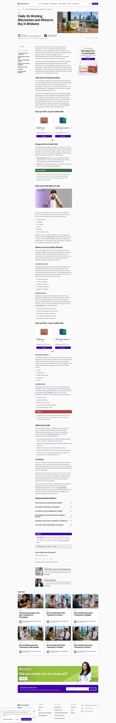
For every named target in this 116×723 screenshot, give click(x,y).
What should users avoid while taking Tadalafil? (48, 503)
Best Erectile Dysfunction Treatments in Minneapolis (29, 646)
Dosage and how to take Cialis (23, 57)
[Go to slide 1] (52, 351)
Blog (40, 710)
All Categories (76, 3)
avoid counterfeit (52, 434)
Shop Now (95, 3)
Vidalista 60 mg (40, 128)
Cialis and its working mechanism (23, 54)
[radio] (36, 558)
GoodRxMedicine (40, 305)
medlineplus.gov (41, 546)
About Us (41, 707)
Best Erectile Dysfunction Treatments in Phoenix (56, 646)
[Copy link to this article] (97, 38)
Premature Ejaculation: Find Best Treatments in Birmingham (29, 615)
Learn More (47, 574)
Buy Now (44, 136)
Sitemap (73, 712)
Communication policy (59, 718)
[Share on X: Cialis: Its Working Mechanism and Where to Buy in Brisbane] (94, 38)
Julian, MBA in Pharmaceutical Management (31, 36)
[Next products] (71, 127)
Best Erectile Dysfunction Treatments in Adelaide (83, 614)
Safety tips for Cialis (22, 67)
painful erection (50, 236)
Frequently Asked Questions (22, 72)
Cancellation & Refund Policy (61, 712)
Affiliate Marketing (43, 715)
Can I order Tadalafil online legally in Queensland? (49, 525)
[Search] (89, 4)
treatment (50, 392)
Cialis (47, 80)
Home (40, 3)
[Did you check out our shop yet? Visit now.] (58, 670)
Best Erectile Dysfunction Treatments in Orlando (83, 646)
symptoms (66, 105)
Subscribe (92, 688)
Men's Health (45, 3)
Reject (17, 719)
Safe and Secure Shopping (45, 712)
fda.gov (49, 546)
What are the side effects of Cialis (24, 60)
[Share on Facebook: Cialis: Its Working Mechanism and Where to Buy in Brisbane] (91, 38)
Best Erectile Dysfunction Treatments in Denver (56, 614)
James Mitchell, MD (52, 36)
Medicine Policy (58, 710)
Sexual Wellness (53, 3)
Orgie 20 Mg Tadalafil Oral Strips (64, 128)
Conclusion (20, 69)
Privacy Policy (57, 707)
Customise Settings (8, 719)
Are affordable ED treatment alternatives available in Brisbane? (50, 516)
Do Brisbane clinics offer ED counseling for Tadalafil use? (51, 521)
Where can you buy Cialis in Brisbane (24, 64)
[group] (53, 126)
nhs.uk (55, 546)
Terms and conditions (59, 715)
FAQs (72, 710)
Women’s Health (62, 3)
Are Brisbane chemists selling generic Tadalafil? (48, 511)
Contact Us (73, 707)
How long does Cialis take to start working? (47, 507)
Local (23, 9)
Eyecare (69, 3)
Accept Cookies (26, 719)
